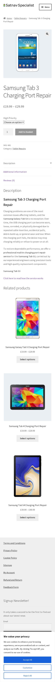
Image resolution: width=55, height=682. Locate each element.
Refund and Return (12, 579)
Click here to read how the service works (23, 278)
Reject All (27, 675)
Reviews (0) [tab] (9, 180)
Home (9, 18)
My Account (9, 572)
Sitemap (7, 565)
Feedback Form (11, 587)
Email (5, 621)
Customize (27, 667)
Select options (27, 359)
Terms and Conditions (14, 543)
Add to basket (26, 131)
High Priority (9, 118)
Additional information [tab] (15, 171)
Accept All (27, 659)
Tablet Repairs (20, 18)
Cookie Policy (10, 557)
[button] (47, 33)
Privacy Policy (10, 550)
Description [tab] (9, 163)
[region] (27, 657)
